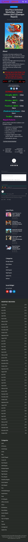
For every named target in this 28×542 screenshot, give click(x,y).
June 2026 (3, 310)
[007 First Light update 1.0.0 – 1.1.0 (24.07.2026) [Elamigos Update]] (8, 237)
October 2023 (4, 399)
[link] (14, 81)
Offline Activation (5, 502)
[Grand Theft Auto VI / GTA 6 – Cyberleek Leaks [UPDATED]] (8, 214)
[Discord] (10, 291)
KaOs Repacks (4, 485)
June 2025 (3, 343)
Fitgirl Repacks (4, 474)
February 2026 (4, 321)
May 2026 (3, 313)
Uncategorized (4, 527)
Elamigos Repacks (14, 6)
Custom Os (3, 460)
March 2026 (3, 318)
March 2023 (3, 419)
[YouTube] (7, 291)
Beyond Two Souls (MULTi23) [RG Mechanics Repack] (16, 247)
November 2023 (4, 396)
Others (2, 504)
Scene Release (4, 510)
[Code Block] (14, 180)
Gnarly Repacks (4, 482)
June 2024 (3, 377)
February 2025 (4, 355)
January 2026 (4, 324)
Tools (2, 521)
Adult (2, 443)
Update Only (4, 529)
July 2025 (3, 341)
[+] (19, 179)
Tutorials (3, 524)
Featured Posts (4, 471)
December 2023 (4, 394)
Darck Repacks (4, 462)
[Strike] (7, 180)
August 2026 (4, 304)
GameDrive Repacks (5, 479)
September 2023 (4, 402)
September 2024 (4, 369)
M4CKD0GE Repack (5, 490)
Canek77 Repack (4, 457)
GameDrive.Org (9, 535)
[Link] (16, 180)
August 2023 (4, 405)
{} (17, 179)
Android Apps (4, 448)
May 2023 (3, 413)
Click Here (18, 116)
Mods (2, 496)
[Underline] (6, 180)
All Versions (3, 446)
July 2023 (3, 408)
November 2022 (4, 430)
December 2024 (4, 360)
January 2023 (4, 424)
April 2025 (3, 349)
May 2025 (3, 346)
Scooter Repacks (4, 513)
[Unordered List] (11, 180)
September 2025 (4, 335)
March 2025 (3, 352)
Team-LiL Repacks (5, 518)
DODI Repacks (4, 465)
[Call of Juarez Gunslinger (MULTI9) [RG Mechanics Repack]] (8, 222)
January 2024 (4, 391)
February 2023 (4, 422)
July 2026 (3, 307)
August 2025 (4, 338)
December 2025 (4, 327)
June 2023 (3, 410)
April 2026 (3, 315)
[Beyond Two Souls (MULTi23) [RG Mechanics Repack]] (8, 247)
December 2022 (4, 427)
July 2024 (3, 374)
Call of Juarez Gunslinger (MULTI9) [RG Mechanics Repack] (17, 223)
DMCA (13, 535)
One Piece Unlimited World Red (9, 141)
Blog (2, 454)
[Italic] (4, 180)
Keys (2, 488)
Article (2, 451)
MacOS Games (4, 493)
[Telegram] (14, 291)
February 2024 (4, 388)
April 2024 (3, 382)
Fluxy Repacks (4, 476)
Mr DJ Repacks (4, 499)
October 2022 (4, 433)
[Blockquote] (12, 180)
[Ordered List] (9, 180)
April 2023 (3, 416)
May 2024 (3, 380)
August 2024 (4, 371)
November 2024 (4, 363)
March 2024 (3, 385)
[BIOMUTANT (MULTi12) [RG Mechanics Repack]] (8, 231)
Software (3, 515)
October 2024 (4, 366)
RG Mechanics (4, 507)
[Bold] (2, 180)
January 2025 (4, 357)
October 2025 (4, 332)
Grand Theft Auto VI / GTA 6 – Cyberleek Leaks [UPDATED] (16, 214)
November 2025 (4, 329)
